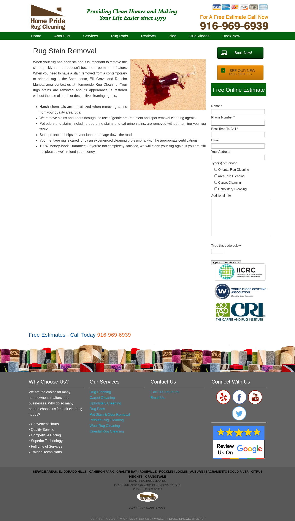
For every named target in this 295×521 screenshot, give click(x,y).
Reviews (148, 36)
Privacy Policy (126, 518)
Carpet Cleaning (102, 397)
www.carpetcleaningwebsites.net (179, 518)
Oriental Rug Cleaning (107, 431)
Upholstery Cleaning (105, 403)
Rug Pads (119, 36)
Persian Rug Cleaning (107, 420)
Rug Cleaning (100, 392)
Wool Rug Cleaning (105, 426)
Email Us (158, 397)
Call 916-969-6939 (165, 392)
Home (36, 36)
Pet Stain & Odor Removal (110, 414)
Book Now (231, 36)
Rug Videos (199, 36)
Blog (172, 36)
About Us (62, 36)
